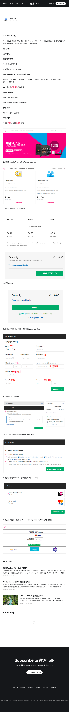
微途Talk (34, 3)
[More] (22, 3)
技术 (11, 3)
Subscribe (60, 3)
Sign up (15, 687)
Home (5, 3)
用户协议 (53, 687)
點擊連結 (14, 87)
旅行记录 (45, 687)
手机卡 (38, 687)
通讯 (17, 3)
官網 (9, 123)
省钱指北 (30, 687)
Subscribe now (36, 672)
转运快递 (23, 687)
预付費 (18, 123)
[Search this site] (45, 3)
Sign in (51, 3)
